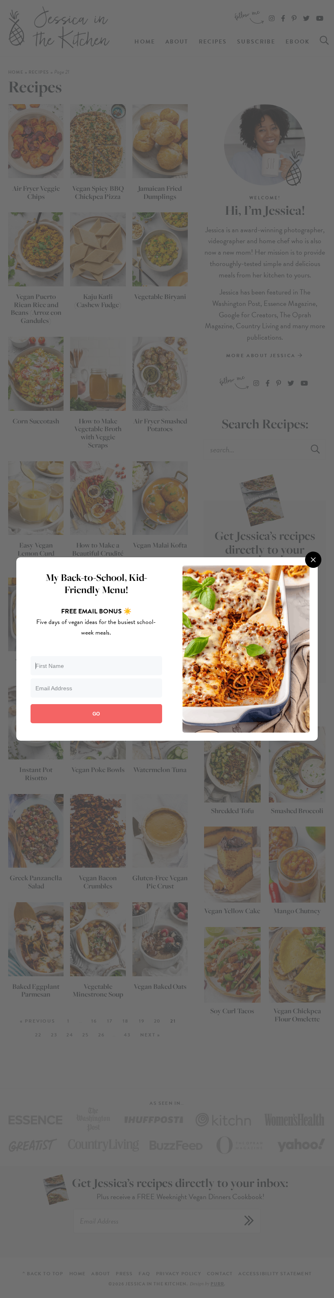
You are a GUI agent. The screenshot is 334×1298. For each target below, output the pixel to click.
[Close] (313, 560)
